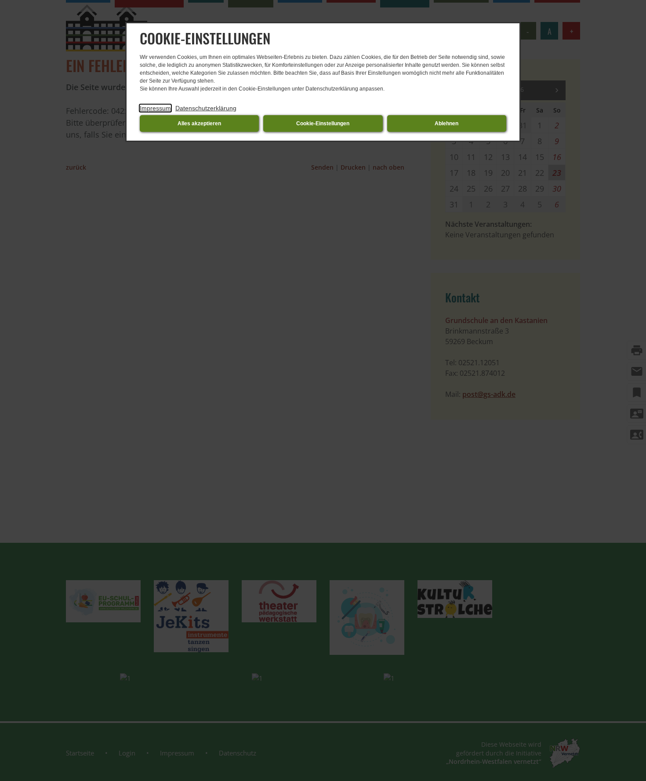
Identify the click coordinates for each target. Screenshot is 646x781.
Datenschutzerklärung (205, 108)
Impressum (155, 108)
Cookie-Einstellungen (322, 123)
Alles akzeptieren (199, 123)
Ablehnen (446, 123)
